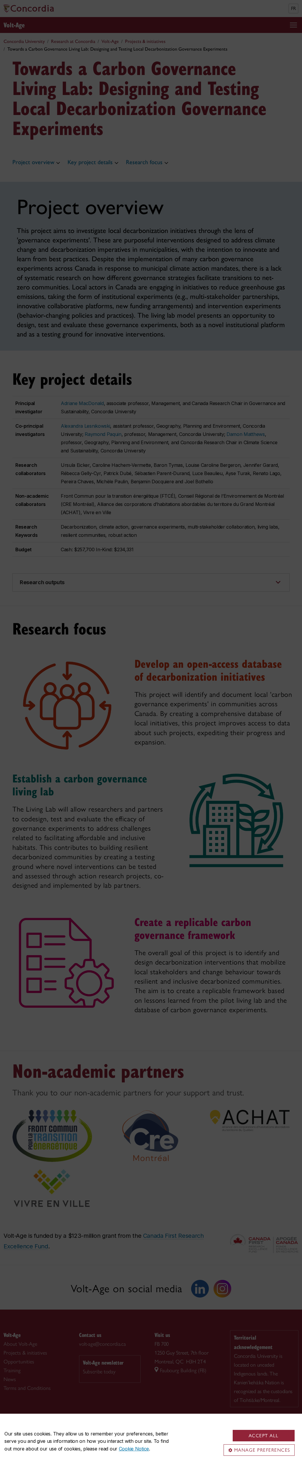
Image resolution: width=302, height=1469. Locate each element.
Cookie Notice (134, 1449)
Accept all (264, 1435)
